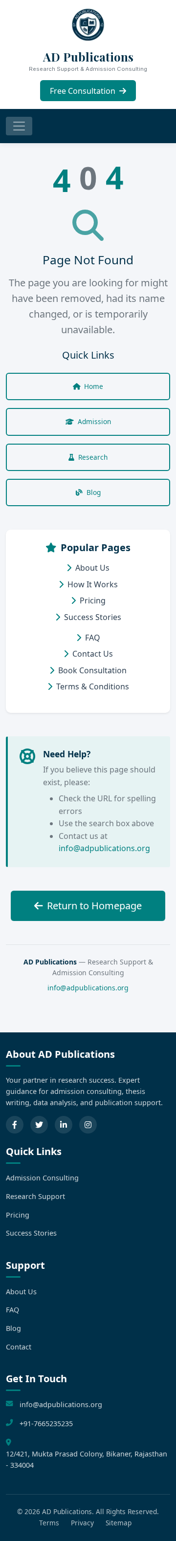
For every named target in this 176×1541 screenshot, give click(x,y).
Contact (18, 1346)
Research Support (35, 1196)
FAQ (92, 637)
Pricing (93, 600)
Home (93, 386)
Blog (94, 492)
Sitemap (119, 1522)
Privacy (82, 1522)
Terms (49, 1522)
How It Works (92, 584)
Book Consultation (92, 670)
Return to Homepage (94, 905)
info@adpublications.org (104, 848)
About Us (92, 567)
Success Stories (92, 617)
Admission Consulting (42, 1177)
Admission (94, 421)
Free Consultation (83, 91)
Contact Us (92, 653)
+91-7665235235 (46, 1423)
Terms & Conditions (92, 686)
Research (93, 457)
